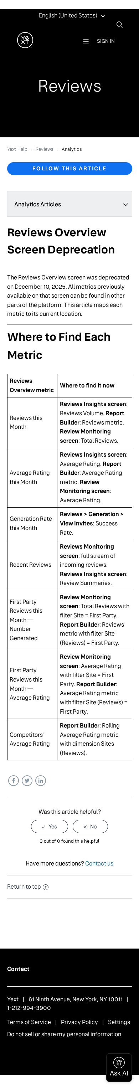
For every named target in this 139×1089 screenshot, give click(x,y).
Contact (18, 969)
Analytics (72, 149)
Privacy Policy (79, 1022)
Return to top (24, 886)
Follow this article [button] (69, 168)
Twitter (27, 781)
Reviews (44, 149)
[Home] (25, 46)
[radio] (49, 826)
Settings (119, 1022)
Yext (13, 999)
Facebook (13, 781)
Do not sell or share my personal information (64, 1034)
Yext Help (17, 149)
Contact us (99, 863)
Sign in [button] (106, 41)
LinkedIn (40, 781)
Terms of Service (29, 1022)
